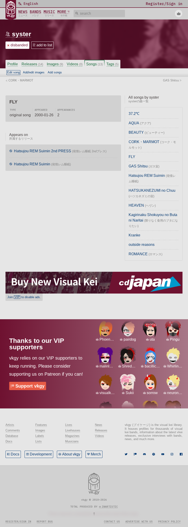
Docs (15, 454)
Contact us (112, 521)
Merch (96, 454)
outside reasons (142, 245)
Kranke (134, 235)
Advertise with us (139, 521)
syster (21, 34)
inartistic (110, 506)
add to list (44, 45)
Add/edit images (33, 72)
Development (41, 454)
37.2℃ (134, 114)
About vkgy (71, 454)
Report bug (45, 521)
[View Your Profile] (178, 13)
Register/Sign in (18, 521)
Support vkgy (29, 385)
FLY (132, 157)
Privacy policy (169, 521)
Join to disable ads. (24, 297)
